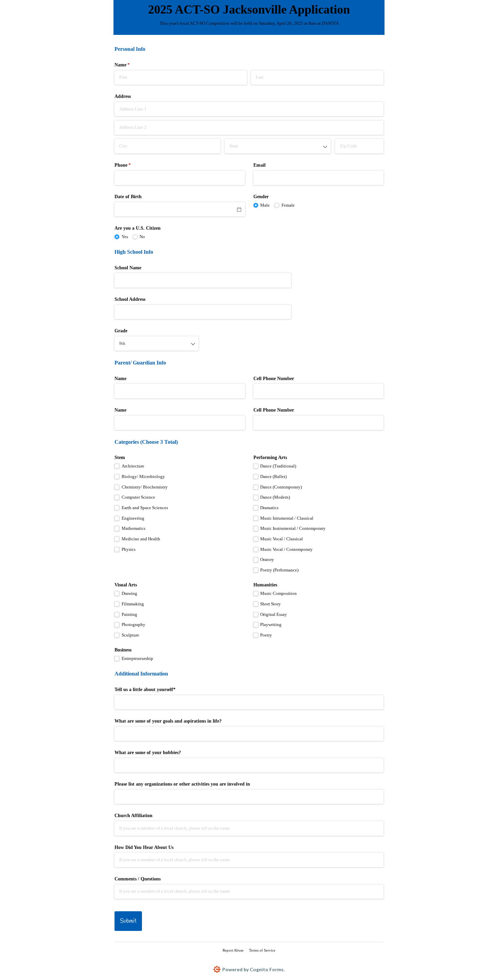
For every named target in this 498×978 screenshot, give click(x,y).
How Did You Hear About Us (144, 847)
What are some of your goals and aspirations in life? (168, 721)
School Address (130, 299)
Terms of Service (262, 950)
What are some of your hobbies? (148, 752)
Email (259, 165)
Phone (131, 165)
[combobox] (278, 146)
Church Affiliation (133, 815)
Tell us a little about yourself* (145, 689)
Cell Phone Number (273, 378)
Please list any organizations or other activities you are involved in (182, 784)
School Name (128, 267)
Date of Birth (128, 196)
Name (120, 378)
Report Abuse (233, 950)
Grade (121, 330)
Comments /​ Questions (138, 878)
